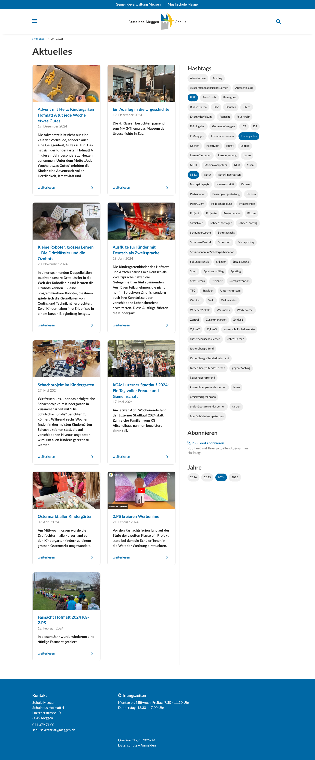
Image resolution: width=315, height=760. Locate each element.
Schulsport (224, 242)
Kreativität (212, 146)
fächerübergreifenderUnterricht (209, 358)
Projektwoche (232, 213)
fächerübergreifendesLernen (207, 368)
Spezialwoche (241, 262)
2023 (234, 477)
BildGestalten (198, 107)
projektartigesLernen (203, 397)
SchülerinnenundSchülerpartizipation (212, 252)
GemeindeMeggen (223, 126)
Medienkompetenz (215, 165)
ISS (255, 126)
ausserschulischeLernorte (239, 329)
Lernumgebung (227, 155)
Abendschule (198, 78)
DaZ (216, 107)
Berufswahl (209, 97)
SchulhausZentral (200, 242)
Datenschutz (127, 745)
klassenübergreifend (202, 377)
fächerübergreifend (202, 348)
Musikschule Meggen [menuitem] (185, 4)
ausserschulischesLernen (205, 339)
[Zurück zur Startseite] (157, 21)
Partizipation (197, 194)
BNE (193, 97)
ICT (244, 126)
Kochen (194, 146)
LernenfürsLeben (200, 155)
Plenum (251, 194)
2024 (221, 477)
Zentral (194, 320)
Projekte (211, 213)
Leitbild (244, 146)
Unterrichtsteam (230, 290)
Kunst (230, 146)
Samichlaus (196, 223)
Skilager (221, 262)
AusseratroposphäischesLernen (209, 88)
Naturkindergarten (229, 174)
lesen (236, 387)
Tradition (208, 290)
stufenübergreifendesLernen (207, 406)
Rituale (251, 213)
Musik (250, 165)
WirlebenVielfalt (200, 310)
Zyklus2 (195, 329)
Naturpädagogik (199, 184)
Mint (237, 165)
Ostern (245, 184)
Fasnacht (224, 117)
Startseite (38, 39)
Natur (207, 174)
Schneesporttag (247, 223)
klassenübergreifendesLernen (208, 387)
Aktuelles (57, 39)
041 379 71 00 (43, 725)
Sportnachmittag (214, 271)
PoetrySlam (197, 204)
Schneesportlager (221, 223)
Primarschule (247, 204)
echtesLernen (235, 339)
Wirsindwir (223, 310)
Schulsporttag (246, 242)
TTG (193, 290)
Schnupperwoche (200, 232)
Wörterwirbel (245, 310)
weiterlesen (46, 187)
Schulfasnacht (226, 232)
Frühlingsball (197, 126)
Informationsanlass (222, 136)
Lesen (247, 155)
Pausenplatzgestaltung (226, 194)
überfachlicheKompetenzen (207, 416)
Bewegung (229, 97)
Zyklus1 (238, 320)
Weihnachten (229, 300)
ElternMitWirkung (201, 117)
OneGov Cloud (129, 740)
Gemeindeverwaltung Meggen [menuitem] (140, 4)
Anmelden (148, 745)
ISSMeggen (197, 136)
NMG (193, 174)
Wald (211, 300)
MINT (193, 165)
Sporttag (236, 271)
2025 (207, 477)
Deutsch (231, 107)
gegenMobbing (241, 368)
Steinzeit (217, 281)
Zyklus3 (212, 329)
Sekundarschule (199, 262)
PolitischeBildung (221, 204)
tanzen (236, 406)
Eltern (246, 107)
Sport (193, 271)
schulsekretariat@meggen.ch (53, 730)
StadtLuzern (197, 281)
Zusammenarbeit (216, 320)
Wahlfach (195, 300)
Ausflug (217, 78)
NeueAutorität (225, 184)
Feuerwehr (243, 117)
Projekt (194, 213)
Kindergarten (249, 136)
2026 (193, 477)
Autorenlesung (244, 88)
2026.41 (149, 740)
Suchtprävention (239, 281)
